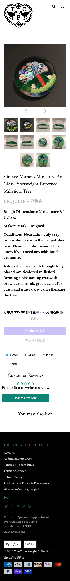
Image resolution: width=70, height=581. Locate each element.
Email (11, 242)
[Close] (62, 201)
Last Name (14, 283)
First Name (14, 262)
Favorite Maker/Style (19, 324)
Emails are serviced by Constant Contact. (26, 362)
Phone (11, 304)
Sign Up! (35, 373)
